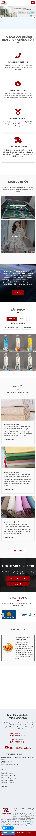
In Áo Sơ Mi (23, 318)
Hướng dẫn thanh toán (8, 775)
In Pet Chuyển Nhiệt (18, 323)
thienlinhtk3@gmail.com (20, 748)
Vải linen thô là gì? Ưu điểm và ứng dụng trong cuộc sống (17, 428)
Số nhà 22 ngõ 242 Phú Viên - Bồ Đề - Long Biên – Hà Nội (17, 758)
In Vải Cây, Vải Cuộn (11, 327)
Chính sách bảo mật (7, 783)
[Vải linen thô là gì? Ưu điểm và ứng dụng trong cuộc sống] (18, 409)
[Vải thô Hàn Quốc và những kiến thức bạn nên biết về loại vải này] (18, 457)
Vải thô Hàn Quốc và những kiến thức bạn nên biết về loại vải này (17, 476)
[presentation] (2, 17)
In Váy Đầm (27, 327)
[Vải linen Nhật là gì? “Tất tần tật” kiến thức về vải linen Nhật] (18, 507)
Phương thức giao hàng (8, 778)
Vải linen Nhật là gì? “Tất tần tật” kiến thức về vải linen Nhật (16, 526)
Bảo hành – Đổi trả (7, 780)
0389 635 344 (20, 736)
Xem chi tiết (8, 440)
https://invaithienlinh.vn (10, 764)
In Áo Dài (12, 318)
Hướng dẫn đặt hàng (7, 773)
